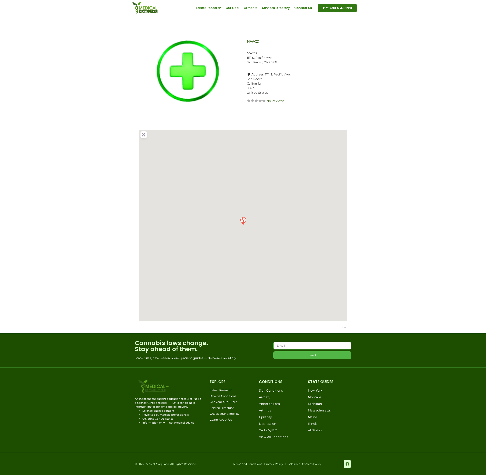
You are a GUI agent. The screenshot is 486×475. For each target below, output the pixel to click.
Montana (315, 397)
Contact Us (303, 8)
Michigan (315, 404)
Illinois (312, 424)
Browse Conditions (223, 396)
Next (344, 327)
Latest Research (208, 8)
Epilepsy (265, 417)
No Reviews (275, 101)
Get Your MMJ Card (223, 402)
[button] (243, 220)
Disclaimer (292, 464)
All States (315, 430)
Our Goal (232, 8)
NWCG (253, 41)
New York (315, 390)
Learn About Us (221, 419)
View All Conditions (273, 437)
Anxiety (264, 397)
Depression (267, 424)
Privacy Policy (273, 464)
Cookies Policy (311, 464)
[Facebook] (347, 464)
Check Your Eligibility (224, 413)
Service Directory (222, 408)
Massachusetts (319, 410)
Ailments (250, 8)
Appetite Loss (269, 404)
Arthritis (265, 410)
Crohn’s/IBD (268, 430)
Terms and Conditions (247, 464)
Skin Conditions (271, 390)
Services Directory (276, 8)
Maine (312, 417)
